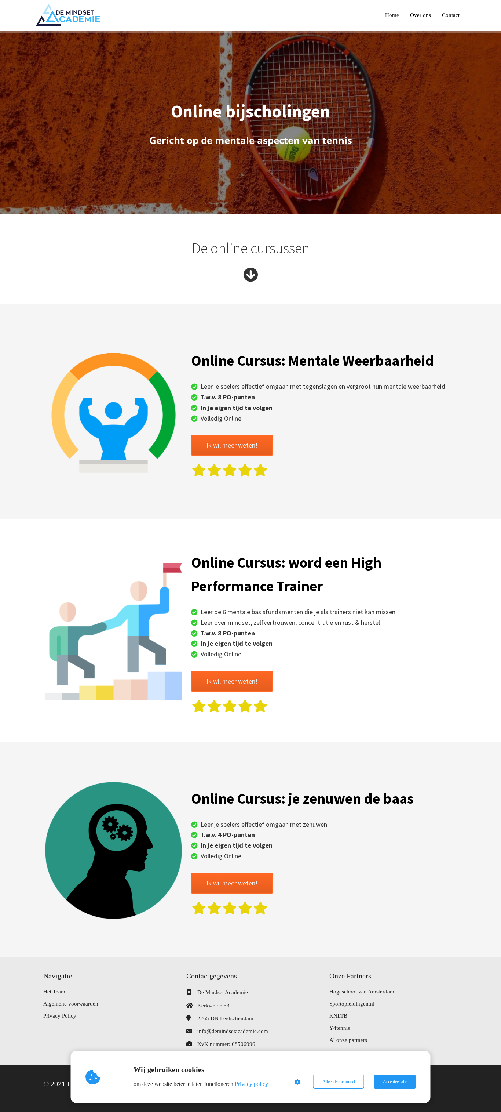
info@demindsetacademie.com (232, 1031)
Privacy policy (251, 1084)
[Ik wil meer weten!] (232, 453)
